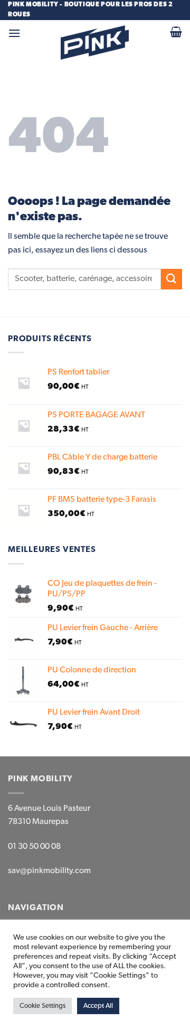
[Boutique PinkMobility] (95, 42)
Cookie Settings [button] (42, 1006)
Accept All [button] (98, 1006)
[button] (14, 33)
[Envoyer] (171, 279)
